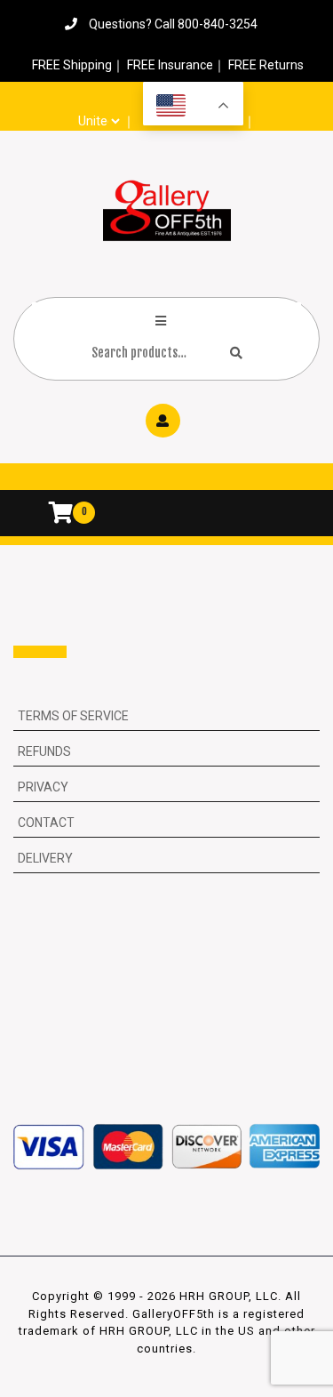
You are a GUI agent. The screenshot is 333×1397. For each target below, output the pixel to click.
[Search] (236, 352)
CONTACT (46, 822)
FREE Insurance (170, 65)
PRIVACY (43, 787)
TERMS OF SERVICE (73, 716)
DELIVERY (45, 858)
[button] (166, 481)
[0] (52, 515)
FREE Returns (266, 65)
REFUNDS (44, 751)
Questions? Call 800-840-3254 (173, 24)
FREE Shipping (72, 65)
